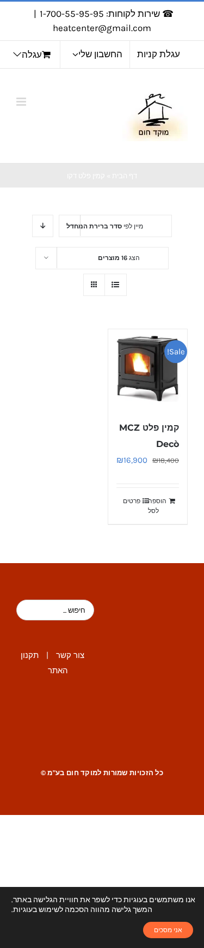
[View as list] (115, 284)
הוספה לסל (157, 506)
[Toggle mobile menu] (22, 101)
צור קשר (70, 655)
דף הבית (124, 176)
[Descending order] (42, 226)
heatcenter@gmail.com (102, 27)
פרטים (131, 501)
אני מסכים (168, 930)
